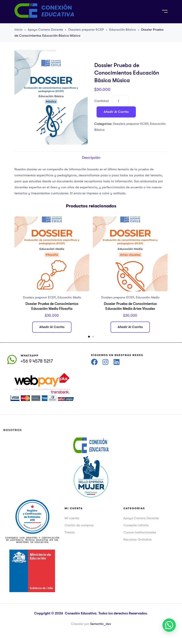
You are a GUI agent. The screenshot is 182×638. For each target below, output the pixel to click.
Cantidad (101, 101)
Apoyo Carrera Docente (45, 30)
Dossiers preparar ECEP (86, 30)
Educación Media (69, 297)
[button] (169, 625)
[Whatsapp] (12, 359)
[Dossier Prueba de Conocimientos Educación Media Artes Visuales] (130, 254)
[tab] (91, 158)
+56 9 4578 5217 (37, 361)
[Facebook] (94, 362)
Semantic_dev (100, 624)
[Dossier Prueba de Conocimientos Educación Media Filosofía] (51, 254)
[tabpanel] (52, 276)
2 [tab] (93, 337)
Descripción (91, 158)
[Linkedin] (116, 362)
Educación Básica (122, 30)
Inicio (18, 30)
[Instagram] (105, 362)
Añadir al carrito (116, 112)
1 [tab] (89, 337)
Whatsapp (30, 355)
